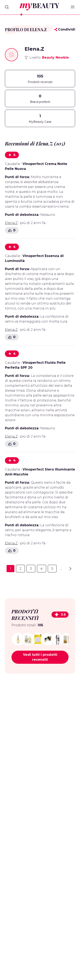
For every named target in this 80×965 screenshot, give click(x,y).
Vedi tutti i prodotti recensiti (40, 657)
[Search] (7, 7)
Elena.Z (11, 223)
